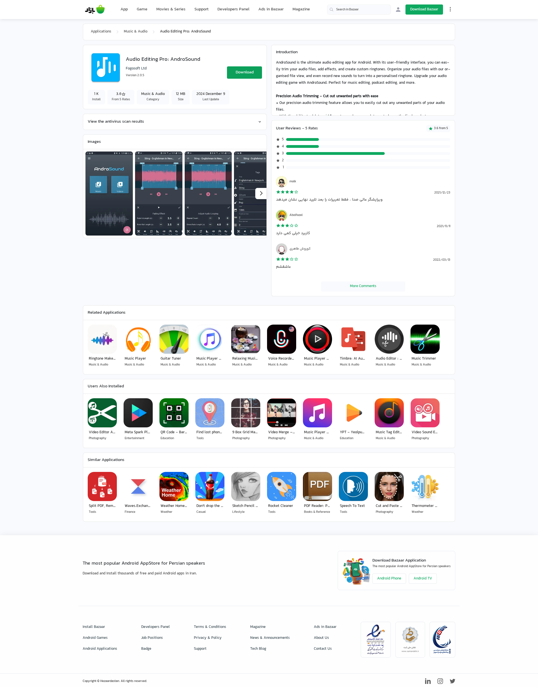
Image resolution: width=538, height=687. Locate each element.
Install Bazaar (94, 627)
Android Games (95, 638)
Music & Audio (135, 32)
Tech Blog (258, 649)
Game (142, 9)
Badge (146, 649)
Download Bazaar (424, 9)
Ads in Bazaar (271, 9)
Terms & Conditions (210, 627)
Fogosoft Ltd (136, 69)
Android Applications (100, 649)
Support (201, 9)
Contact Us (323, 649)
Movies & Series (170, 9)
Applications (101, 32)
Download (245, 72)
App (124, 9)
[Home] (95, 9)
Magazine (301, 9)
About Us (321, 638)
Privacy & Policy (208, 638)
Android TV (423, 579)
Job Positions (152, 638)
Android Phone (389, 579)
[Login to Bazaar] (398, 9)
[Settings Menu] (450, 9)
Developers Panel (233, 9)
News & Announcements (270, 638)
